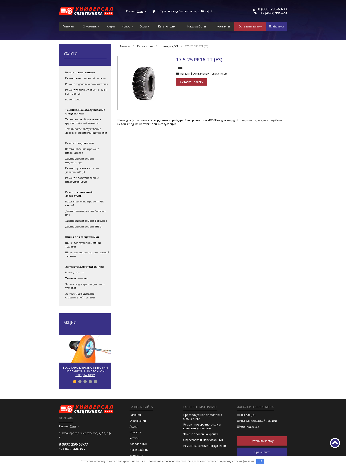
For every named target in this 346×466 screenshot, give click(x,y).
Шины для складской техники (257, 421)
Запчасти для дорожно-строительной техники (80, 295)
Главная (68, 26)
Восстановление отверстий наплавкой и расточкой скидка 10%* (85, 371)
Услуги (144, 26)
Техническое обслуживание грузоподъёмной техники (83, 121)
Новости (127, 26)
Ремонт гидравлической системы (86, 84)
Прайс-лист (276, 26)
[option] (85, 357)
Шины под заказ (248, 426)
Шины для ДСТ (169, 46)
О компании (91, 26)
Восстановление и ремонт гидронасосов (82, 151)
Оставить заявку (250, 26)
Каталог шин (166, 26)
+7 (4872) (274, 13)
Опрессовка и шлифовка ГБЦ (203, 440)
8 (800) (73, 444)
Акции (111, 26)
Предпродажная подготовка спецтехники (202, 417)
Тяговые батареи (76, 278)
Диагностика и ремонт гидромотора (79, 160)
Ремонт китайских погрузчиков (204, 446)
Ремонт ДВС (72, 99)
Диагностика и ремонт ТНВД (83, 226)
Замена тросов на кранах (200, 434)
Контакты (223, 26)
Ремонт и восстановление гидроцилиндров (82, 179)
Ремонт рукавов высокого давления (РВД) (82, 170)
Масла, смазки (74, 272)
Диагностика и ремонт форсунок (86, 220)
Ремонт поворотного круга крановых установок (202, 426)
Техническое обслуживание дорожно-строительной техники (86, 130)
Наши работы (196, 26)
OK (260, 461)
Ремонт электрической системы (85, 78)
